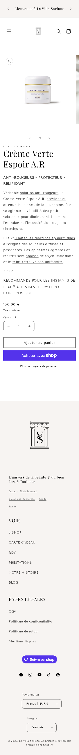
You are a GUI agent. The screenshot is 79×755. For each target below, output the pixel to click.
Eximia (12, 506)
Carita (43, 499)
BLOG (13, 582)
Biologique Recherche (22, 499)
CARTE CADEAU (22, 542)
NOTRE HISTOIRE (23, 572)
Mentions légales (22, 641)
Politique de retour (24, 631)
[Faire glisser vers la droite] (49, 138)
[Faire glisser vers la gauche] (30, 138)
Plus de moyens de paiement (39, 366)
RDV (12, 553)
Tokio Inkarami (28, 491)
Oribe (12, 491)
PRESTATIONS (20, 563)
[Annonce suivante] (71, 8)
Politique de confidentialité (30, 621)
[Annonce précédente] (8, 8)
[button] (9, 31)
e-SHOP (15, 532)
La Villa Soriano (29, 740)
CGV (12, 611)
